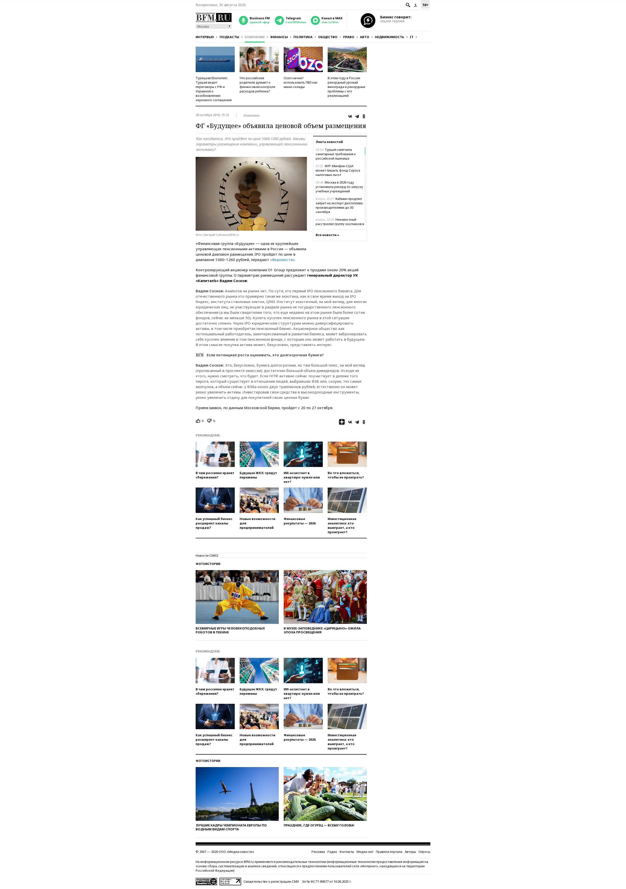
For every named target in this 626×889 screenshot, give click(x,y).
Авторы (410, 851)
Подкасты (229, 37)
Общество (327, 37)
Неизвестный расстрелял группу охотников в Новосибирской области (340, 223)
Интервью (205, 37)
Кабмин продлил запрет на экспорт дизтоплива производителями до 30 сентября (339, 205)
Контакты (347, 851)
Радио (332, 851)
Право (348, 37)
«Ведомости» (282, 259)
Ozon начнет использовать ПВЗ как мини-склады (300, 82)
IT (412, 37)
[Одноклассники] (364, 116)
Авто (364, 37)
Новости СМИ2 (207, 555)
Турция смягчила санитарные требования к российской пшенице (336, 154)
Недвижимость (389, 37)
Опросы (424, 851)
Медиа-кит (365, 851)
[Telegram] (357, 116)
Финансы (279, 37)
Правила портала (389, 851)
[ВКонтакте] (350, 116)
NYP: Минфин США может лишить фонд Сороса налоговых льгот (338, 170)
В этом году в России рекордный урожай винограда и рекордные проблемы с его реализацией (346, 87)
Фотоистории (208, 564)
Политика (303, 37)
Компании (255, 37)
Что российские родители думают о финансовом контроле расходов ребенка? (257, 84)
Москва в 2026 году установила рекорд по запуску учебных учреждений (339, 186)
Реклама (318, 851)
